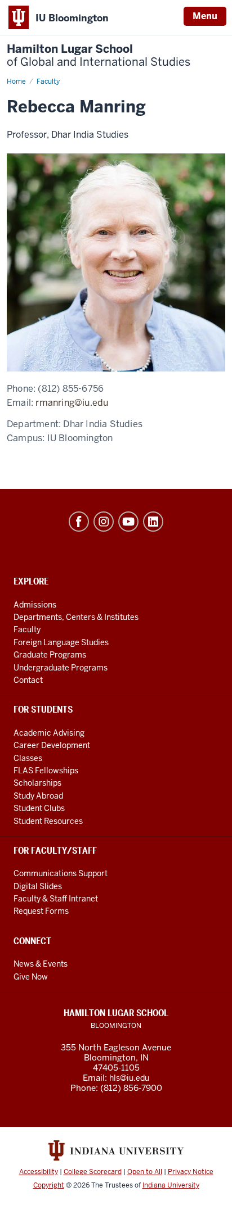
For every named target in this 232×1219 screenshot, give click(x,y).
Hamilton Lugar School (98, 56)
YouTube (128, 521)
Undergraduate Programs (61, 668)
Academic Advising (49, 733)
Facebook (79, 521)
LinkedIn (153, 521)
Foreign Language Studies (61, 642)
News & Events (41, 964)
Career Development (52, 745)
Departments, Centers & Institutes (76, 617)
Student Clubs (39, 808)
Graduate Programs (50, 655)
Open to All (144, 1171)
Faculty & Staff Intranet (56, 899)
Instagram (103, 521)
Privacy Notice (190, 1171)
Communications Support (61, 873)
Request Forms (41, 911)
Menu (205, 16)
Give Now (31, 977)
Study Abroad (38, 796)
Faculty (27, 629)
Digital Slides (38, 886)
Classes (28, 758)
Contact (28, 680)
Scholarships (37, 783)
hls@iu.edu (129, 1078)
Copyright (48, 1185)
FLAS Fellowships (46, 770)
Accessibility (38, 1171)
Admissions (35, 605)
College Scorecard (93, 1171)
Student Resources (48, 821)
